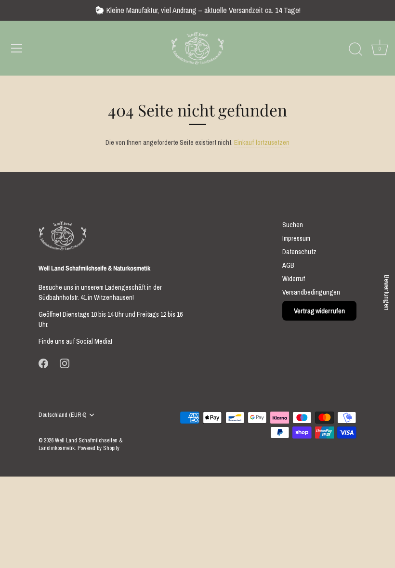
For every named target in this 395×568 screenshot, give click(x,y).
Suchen (292, 224)
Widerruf (293, 278)
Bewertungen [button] (386, 292)
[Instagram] (64, 363)
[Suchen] (355, 49)
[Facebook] (43, 363)
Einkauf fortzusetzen (262, 142)
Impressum (296, 238)
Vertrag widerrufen (319, 311)
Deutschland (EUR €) (62, 415)
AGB (288, 265)
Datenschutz (299, 251)
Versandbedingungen (311, 292)
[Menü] (16, 48)
